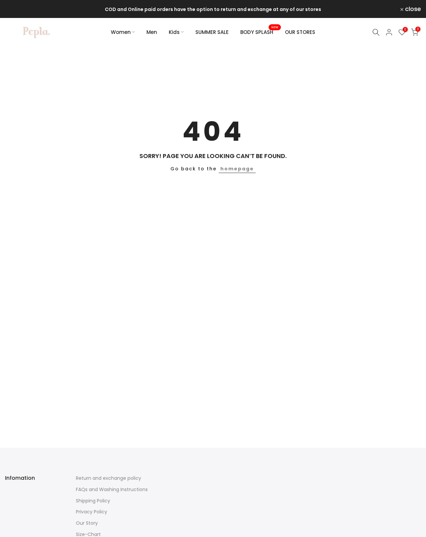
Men (151, 32)
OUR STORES (300, 32)
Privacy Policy (91, 511)
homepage (237, 168)
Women (121, 32)
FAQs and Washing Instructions (112, 489)
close (17, 9)
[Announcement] (213, 9)
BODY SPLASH (259, 32)
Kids (174, 32)
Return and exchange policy (108, 478)
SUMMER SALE (212, 32)
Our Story (87, 523)
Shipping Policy (93, 500)
